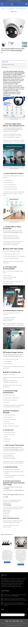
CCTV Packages (10, 8)
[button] (2, 4)
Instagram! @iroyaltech (15, 500)
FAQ (15, 623)
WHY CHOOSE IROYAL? (11, 518)
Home (3, 8)
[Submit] (26, 615)
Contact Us (11, 623)
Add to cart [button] (7, 562)
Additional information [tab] (8, 64)
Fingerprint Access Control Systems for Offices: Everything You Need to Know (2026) (15, 599)
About (3, 623)
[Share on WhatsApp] (2, 55)
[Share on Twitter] (7, 55)
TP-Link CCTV (6, 516)
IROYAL (14, 501)
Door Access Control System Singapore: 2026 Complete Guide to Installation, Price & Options (15, 604)
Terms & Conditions (21, 623)
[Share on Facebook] (4, 55)
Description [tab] (5, 61)
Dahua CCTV (6, 513)
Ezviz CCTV (6, 515)
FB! (6, 497)
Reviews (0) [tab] (4, 67)
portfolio (11, 525)
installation (4, 586)
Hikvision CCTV (7, 512)
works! (9, 526)
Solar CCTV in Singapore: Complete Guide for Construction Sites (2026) (15, 595)
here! (17, 522)
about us (14, 522)
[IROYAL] (14, 4)
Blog (6, 623)
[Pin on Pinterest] (9, 55)
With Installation (21, 8)
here (16, 494)
